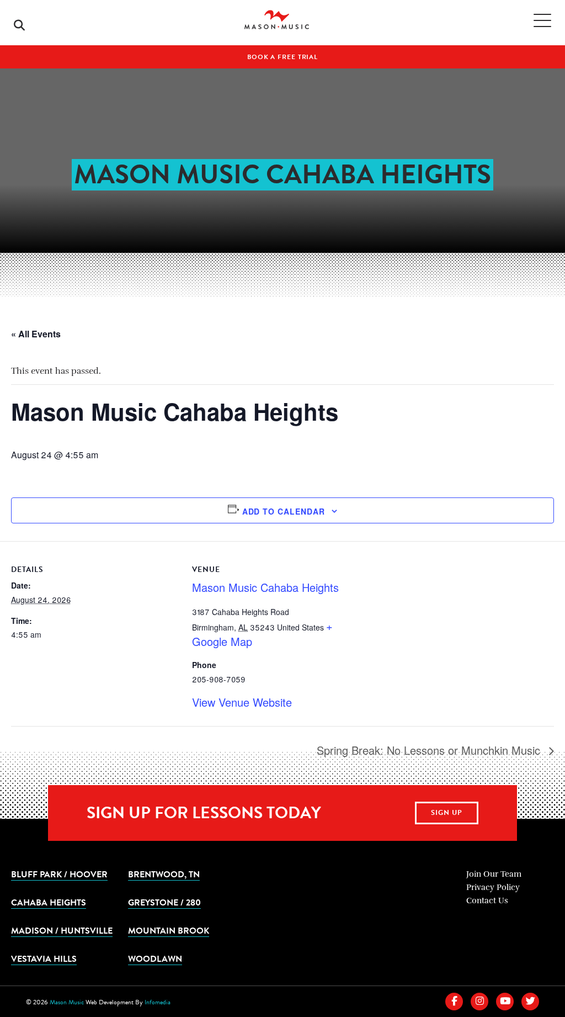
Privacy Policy (493, 887)
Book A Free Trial (282, 57)
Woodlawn (155, 958)
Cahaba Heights (48, 902)
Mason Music (67, 1002)
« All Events (36, 333)
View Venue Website (242, 702)
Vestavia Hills (44, 958)
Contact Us (487, 900)
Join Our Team (493, 874)
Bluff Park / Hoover (59, 874)
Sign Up (446, 812)
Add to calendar (284, 511)
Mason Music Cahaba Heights (265, 587)
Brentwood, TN (164, 874)
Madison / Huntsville (62, 930)
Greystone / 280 (164, 902)
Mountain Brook (168, 930)
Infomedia (157, 1002)
